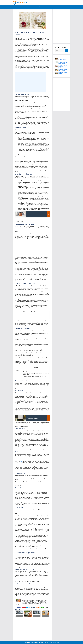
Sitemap (58, 642)
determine (21, 189)
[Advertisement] (52, 2)
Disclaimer (54, 642)
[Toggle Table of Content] (44, 91)
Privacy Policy (41, 642)
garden (21, 461)
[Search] (66, 50)
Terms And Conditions (48, 642)
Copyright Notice (35, 642)
